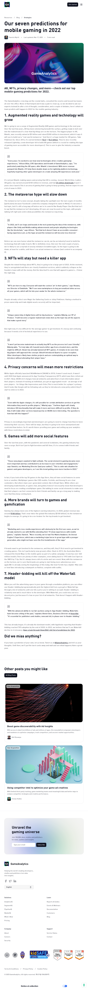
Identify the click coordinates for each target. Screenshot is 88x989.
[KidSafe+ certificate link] (39, 955)
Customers (51, 913)
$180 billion (16, 514)
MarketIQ (7, 913)
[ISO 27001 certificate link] (22, 955)
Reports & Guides (53, 902)
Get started (73, 4)
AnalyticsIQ (8, 902)
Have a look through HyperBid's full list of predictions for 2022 (49, 630)
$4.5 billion (53, 140)
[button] (19, 887)
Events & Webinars (53, 905)
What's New (8, 917)
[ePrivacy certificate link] (15, 955)
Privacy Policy (28, 969)
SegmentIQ (8, 905)
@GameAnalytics (61, 643)
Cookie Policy (42, 969)
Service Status (52, 933)
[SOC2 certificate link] (7, 955)
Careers (7, 937)
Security (7, 940)
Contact (49, 937)
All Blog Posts (11, 675)
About (6, 933)
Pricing (7, 920)
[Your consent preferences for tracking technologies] (84, 985)
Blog (48, 917)
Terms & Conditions (11, 969)
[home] (7, 4)
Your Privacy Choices (51, 986)
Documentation (52, 909)
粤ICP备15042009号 (42, 974)
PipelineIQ (8, 909)
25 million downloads (65, 183)
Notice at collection (29, 986)
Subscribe (41, 845)
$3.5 (44, 140)
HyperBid (74, 614)
